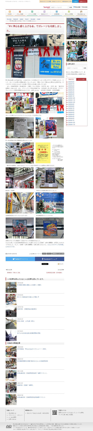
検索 (70, 7)
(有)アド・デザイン (37, 429)
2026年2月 (71, 94)
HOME (10, 14)
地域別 (21, 19)
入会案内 (75, 1)
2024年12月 (71, 122)
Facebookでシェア (50, 259)
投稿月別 (71, 79)
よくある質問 (12, 417)
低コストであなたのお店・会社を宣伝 (38, 413)
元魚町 (38, 19)
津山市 (27, 19)
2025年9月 (71, 104)
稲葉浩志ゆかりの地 (66, 1)
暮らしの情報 (69, 14)
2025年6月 (71, 110)
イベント (49, 253)
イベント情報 (32, 14)
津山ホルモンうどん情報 (45, 1)
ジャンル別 (81, 79)
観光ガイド (44, 14)
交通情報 (56, 14)
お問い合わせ (12, 419)
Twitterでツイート (21, 259)
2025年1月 (71, 120)
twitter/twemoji (32, 427)
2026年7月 (71, 84)
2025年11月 (71, 100)
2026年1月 (71, 96)
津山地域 (33, 19)
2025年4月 (71, 114)
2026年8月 (71, 82)
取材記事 (15, 19)
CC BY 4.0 (63, 427)
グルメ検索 (20, 14)
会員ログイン (83, 1)
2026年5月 (71, 88)
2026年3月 (71, 92)
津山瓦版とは (81, 14)
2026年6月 (71, 86)
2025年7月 (71, 108)
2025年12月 (71, 98)
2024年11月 (71, 124)
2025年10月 (71, 102)
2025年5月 (71, 112)
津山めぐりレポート (56, 1)
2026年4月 (71, 90)
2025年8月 (71, 106)
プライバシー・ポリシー (16, 415)
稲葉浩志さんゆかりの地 (58, 253)
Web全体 (84, 7)
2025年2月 (71, 118)
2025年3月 (71, 116)
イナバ (44, 253)
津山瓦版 (19, 7)
